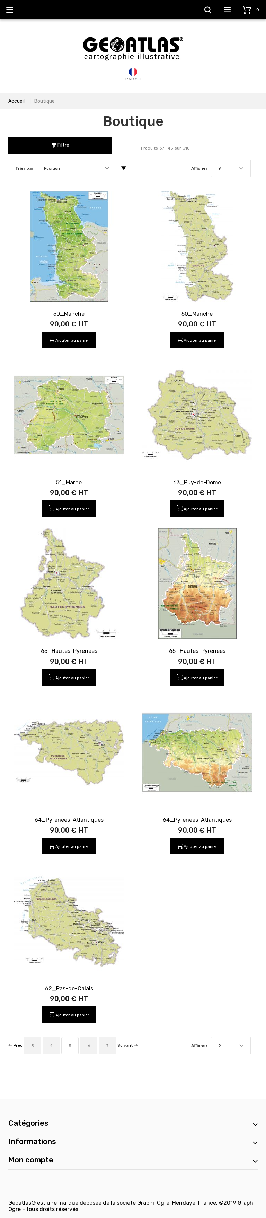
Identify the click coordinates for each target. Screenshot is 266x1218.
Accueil (16, 101)
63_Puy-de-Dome (197, 482)
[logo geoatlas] (133, 33)
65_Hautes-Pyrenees (69, 651)
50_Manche (69, 313)
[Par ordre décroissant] (123, 168)
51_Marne (69, 482)
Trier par (24, 168)
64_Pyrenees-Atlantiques (69, 820)
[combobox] (76, 168)
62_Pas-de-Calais (69, 988)
